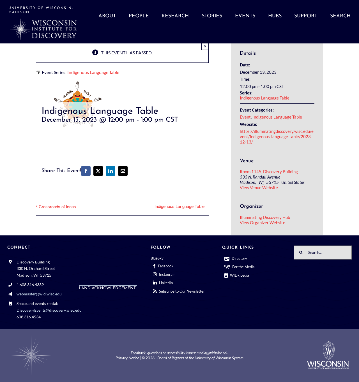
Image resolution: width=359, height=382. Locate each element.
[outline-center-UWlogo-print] (328, 343)
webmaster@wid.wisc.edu (39, 293)
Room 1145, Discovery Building (269, 171)
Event (245, 116)
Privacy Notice (127, 357)
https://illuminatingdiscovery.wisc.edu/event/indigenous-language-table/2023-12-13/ (277, 136)
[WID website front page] (51, 22)
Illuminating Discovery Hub (265, 217)
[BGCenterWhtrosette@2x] (31, 336)
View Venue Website (259, 187)
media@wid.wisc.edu (212, 352)
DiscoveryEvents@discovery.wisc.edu (49, 310)
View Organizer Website (262, 222)
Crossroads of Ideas (57, 206)
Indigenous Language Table (179, 206)
